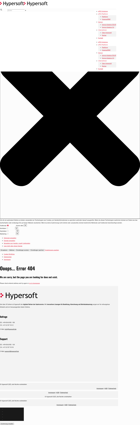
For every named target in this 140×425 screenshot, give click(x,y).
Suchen (5, 10)
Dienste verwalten (9, 241)
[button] (70, 116)
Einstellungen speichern (37, 250)
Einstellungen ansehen (22, 250)
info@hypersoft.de (10, 329)
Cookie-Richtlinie (9, 254)
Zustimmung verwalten (7, 424)
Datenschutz (8, 257)
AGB (106, 388)
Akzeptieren (4, 250)
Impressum (7, 259)
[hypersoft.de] (24, 7)
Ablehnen (11, 250)
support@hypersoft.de (12, 351)
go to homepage (34, 283)
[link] (25, 10)
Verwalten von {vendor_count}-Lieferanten (17, 243)
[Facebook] (58, 380)
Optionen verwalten (10, 238)
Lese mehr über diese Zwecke (13, 246)
